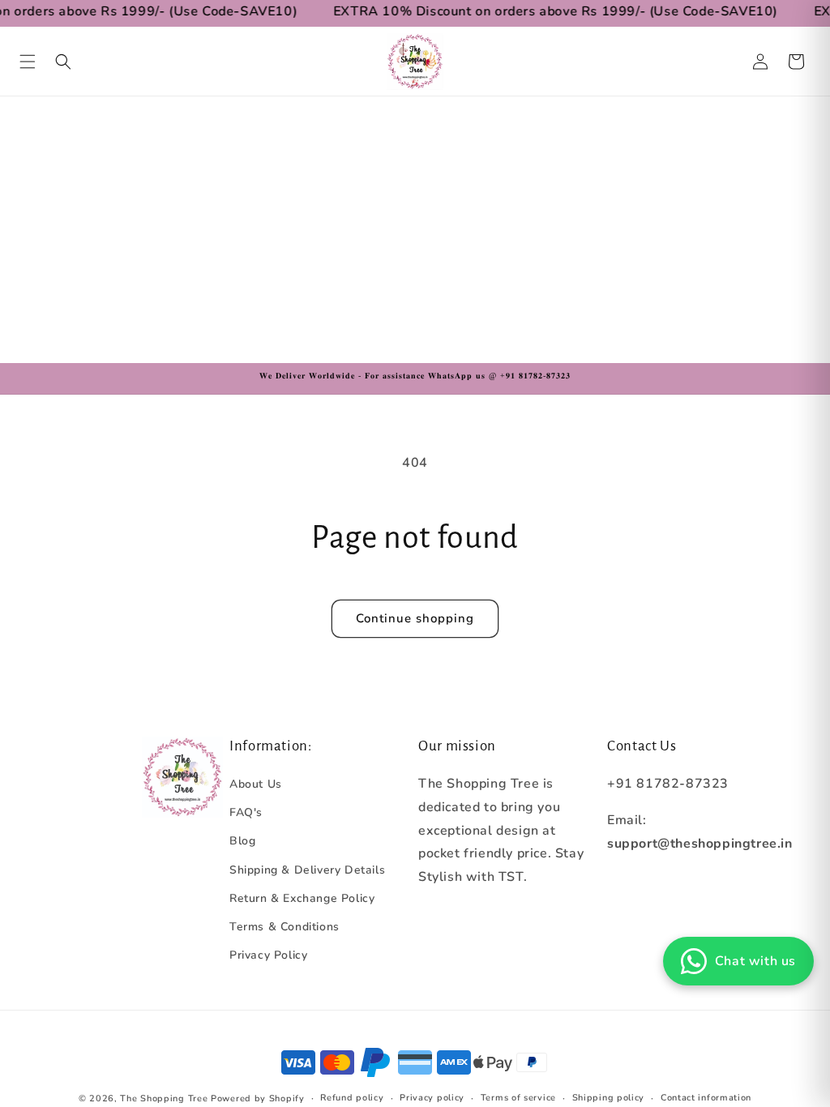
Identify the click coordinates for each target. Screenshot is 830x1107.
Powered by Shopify (258, 1098)
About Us (255, 784)
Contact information (706, 1098)
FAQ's (246, 812)
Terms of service (518, 1098)
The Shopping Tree (164, 1098)
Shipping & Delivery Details (307, 870)
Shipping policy (608, 1098)
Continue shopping (415, 618)
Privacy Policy (268, 955)
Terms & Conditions (284, 926)
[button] (27, 61)
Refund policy (351, 1098)
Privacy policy (432, 1098)
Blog (242, 840)
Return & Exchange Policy (301, 898)
